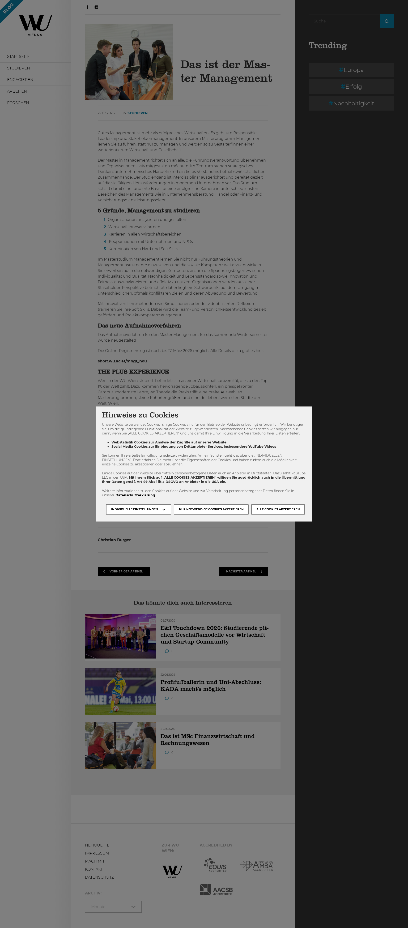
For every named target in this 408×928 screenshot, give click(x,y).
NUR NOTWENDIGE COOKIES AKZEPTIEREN (211, 509)
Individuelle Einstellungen (134, 509)
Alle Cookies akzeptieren (278, 509)
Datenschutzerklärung (135, 495)
